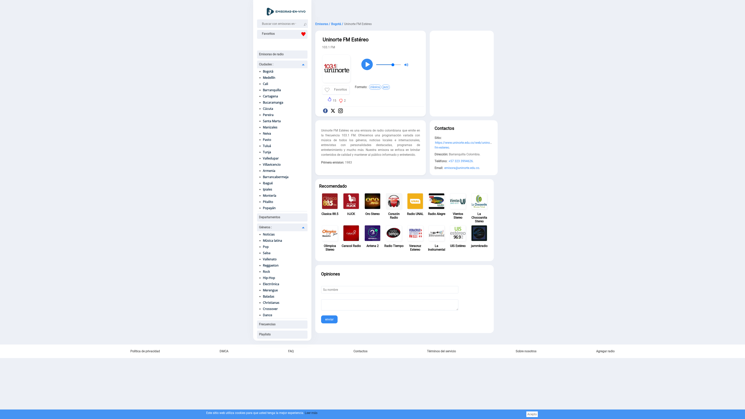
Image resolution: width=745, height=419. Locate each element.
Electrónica (271, 284)
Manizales (270, 127)
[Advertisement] (404, 9)
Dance (267, 315)
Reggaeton (271, 265)
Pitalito (268, 202)
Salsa (266, 253)
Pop (266, 247)
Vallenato (270, 259)
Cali (265, 84)
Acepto (532, 414)
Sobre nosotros (526, 351)
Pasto (267, 140)
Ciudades (266, 64)
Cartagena (270, 96)
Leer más (311, 413)
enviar (329, 319)
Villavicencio (272, 164)
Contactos (360, 351)
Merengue (270, 290)
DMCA (224, 351)
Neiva (267, 133)
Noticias (269, 234)
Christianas (271, 302)
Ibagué (268, 183)
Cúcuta (268, 108)
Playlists (265, 334)
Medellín (269, 77)
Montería (269, 195)
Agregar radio (605, 351)
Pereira (268, 115)
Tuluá (267, 146)
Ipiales (267, 189)
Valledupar (271, 158)
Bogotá (268, 71)
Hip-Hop (269, 278)
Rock (266, 271)
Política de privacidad (145, 351)
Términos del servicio (441, 351)
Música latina (272, 240)
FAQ (291, 351)
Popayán (269, 208)
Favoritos (268, 33)
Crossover (270, 309)
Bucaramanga (273, 102)
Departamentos (269, 217)
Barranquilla (272, 90)
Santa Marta (272, 121)
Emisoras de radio (271, 54)
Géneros (265, 227)
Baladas (268, 296)
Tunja (267, 152)
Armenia (269, 171)
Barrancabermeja (275, 177)
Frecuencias (267, 324)
